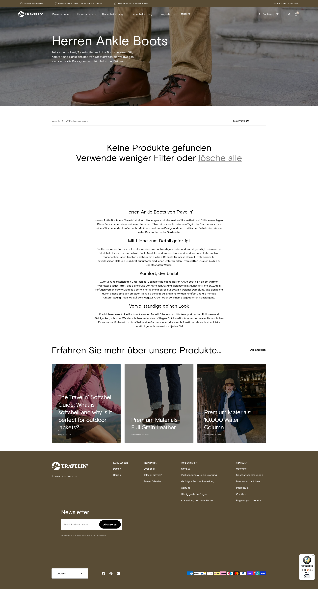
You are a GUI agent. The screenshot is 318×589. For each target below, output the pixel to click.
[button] (265, 14)
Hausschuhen (215, 318)
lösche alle (220, 157)
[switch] (307, 576)
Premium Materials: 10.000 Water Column (227, 419)
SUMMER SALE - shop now (286, 3)
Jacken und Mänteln (173, 314)
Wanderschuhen (132, 318)
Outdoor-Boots (176, 318)
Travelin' (67, 476)
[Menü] (313, 556)
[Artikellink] (159, 403)
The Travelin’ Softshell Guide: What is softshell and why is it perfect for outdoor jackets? (85, 411)
